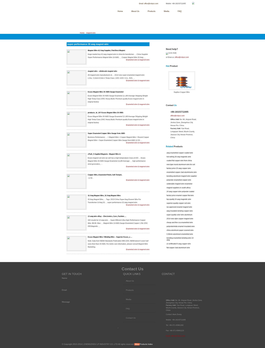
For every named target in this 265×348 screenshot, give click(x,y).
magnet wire (91, 33)
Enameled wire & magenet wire (137, 60)
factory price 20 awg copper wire (179, 168)
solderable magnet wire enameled (179, 184)
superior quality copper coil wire (178, 203)
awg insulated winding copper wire (180, 211)
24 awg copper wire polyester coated (180, 192)
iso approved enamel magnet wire (179, 207)
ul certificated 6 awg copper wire (179, 244)
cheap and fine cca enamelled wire (180, 222)
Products (151, 11)
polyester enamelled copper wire (179, 180)
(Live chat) (172, 53)
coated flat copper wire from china (179, 161)
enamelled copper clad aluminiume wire (182, 172)
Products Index (146, 344)
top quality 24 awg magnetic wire (179, 199)
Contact (171, 105)
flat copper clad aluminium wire (178, 248)
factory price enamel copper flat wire (180, 195)
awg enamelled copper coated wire (180, 153)
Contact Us (131, 318)
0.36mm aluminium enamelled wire (180, 234)
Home (120, 11)
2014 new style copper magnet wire (180, 219)
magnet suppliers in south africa (178, 188)
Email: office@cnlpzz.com (175, 336)
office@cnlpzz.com (182, 57)
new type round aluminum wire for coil (181, 164)
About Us (135, 11)
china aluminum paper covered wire (180, 230)
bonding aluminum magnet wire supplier (182, 176)
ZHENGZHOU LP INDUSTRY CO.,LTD (85, 4)
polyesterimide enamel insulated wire (181, 226)
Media (166, 11)
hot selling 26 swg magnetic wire (179, 157)
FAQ (179, 11)
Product (172, 66)
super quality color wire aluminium (179, 215)
